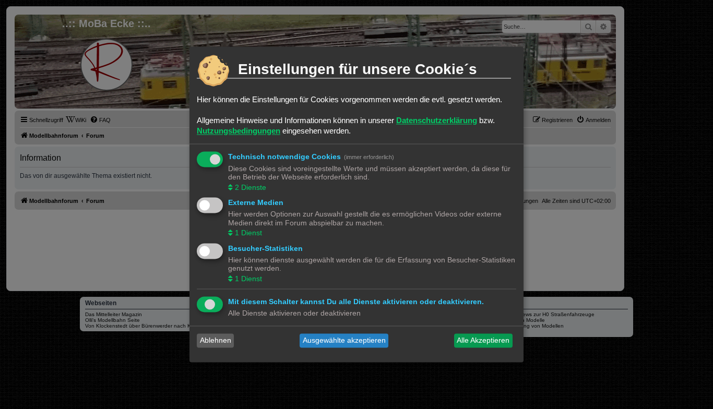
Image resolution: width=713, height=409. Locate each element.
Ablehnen (215, 340)
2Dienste (250, 187)
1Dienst (248, 233)
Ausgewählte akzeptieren (344, 340)
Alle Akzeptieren (483, 340)
